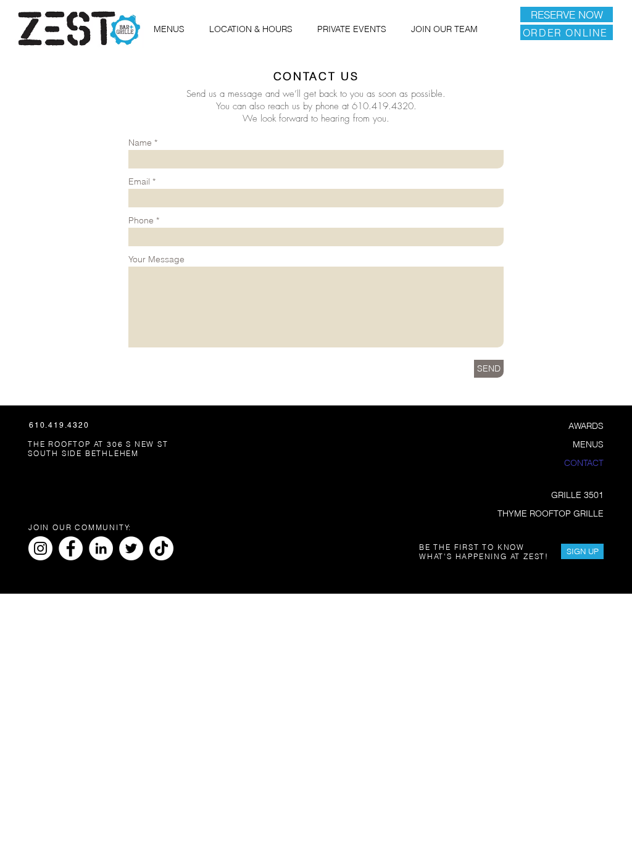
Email (139, 181)
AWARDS (586, 425)
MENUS (588, 444)
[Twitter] (131, 548)
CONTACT (584, 462)
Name (140, 142)
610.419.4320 (383, 106)
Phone (141, 220)
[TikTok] (161, 548)
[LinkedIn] (101, 548)
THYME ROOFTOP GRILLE (551, 513)
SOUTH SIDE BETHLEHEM (83, 453)
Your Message (156, 259)
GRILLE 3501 (577, 494)
